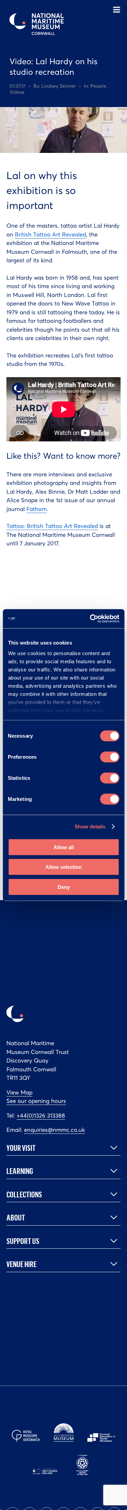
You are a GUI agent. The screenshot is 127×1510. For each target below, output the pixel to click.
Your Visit (21, 1148)
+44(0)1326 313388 (41, 1115)
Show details (90, 826)
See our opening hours (36, 1101)
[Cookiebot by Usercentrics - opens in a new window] (90, 618)
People (98, 86)
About (15, 1217)
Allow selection (63, 867)
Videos (16, 92)
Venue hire (21, 1264)
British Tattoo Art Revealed (50, 234)
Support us (22, 1241)
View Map (19, 1092)
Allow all (64, 847)
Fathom (36, 509)
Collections (24, 1194)
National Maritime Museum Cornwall (36, 24)
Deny (64, 887)
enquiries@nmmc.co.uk (54, 1130)
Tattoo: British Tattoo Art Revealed (52, 526)
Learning (19, 1171)
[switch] (109, 756)
